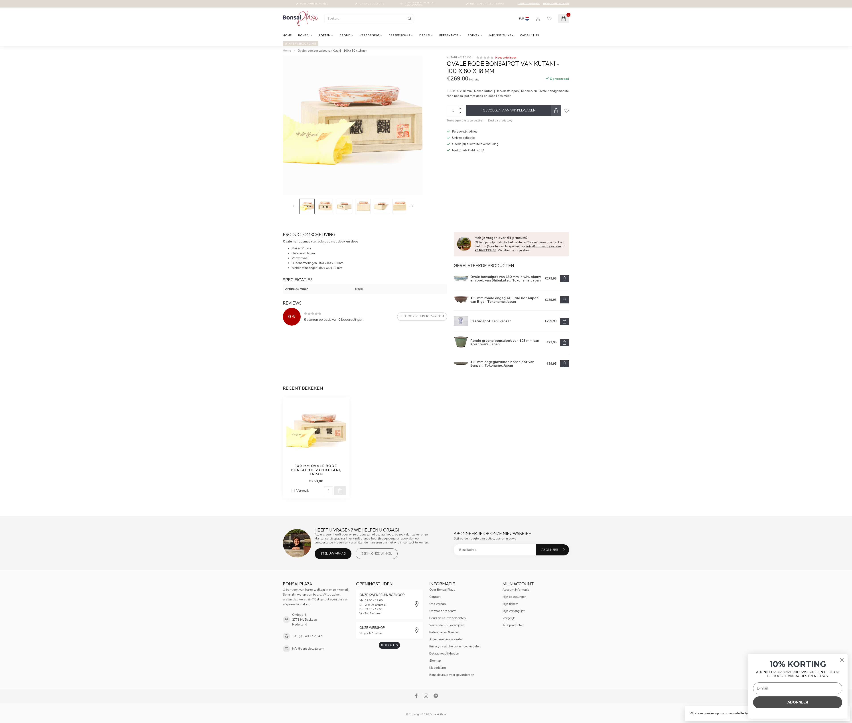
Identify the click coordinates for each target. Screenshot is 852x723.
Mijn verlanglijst (514, 611)
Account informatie (516, 590)
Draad (424, 35)
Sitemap (435, 661)
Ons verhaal (438, 604)
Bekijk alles (389, 645)
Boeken (474, 35)
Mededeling (437, 668)
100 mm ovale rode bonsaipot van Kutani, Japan (316, 470)
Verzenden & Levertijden (446, 625)
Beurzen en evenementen (447, 618)
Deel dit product (498, 120)
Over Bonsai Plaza (442, 590)
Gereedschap (399, 35)
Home (287, 35)
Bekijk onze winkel (376, 553)
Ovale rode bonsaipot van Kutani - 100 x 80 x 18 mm (332, 51)
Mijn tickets (510, 604)
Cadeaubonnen (529, 3)
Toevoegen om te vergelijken (465, 120)
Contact (434, 597)
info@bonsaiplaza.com (543, 246)
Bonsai (304, 35)
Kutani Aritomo (459, 57)
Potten (324, 35)
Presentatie (449, 35)
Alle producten (513, 625)
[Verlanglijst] (549, 18)
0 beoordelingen (506, 57)
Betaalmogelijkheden (444, 653)
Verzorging (369, 35)
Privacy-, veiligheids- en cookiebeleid (455, 646)
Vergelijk (302, 490)
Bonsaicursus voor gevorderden (451, 675)
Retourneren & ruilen (444, 632)
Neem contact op (556, 3)
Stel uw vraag (333, 553)
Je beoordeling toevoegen (422, 317)
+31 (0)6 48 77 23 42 (307, 636)
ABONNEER (797, 702)
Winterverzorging (300, 43)
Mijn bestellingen (515, 597)
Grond (345, 35)
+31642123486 (485, 250)
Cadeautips (529, 35)
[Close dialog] (842, 660)
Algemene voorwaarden (446, 639)
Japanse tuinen (501, 35)
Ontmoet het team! (442, 611)
